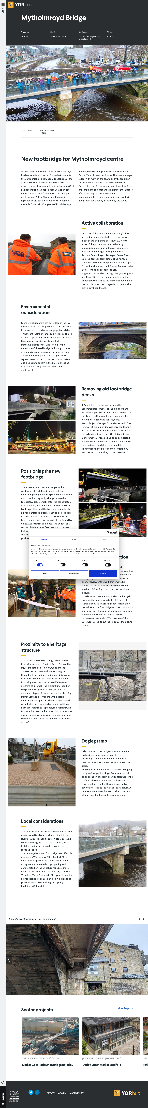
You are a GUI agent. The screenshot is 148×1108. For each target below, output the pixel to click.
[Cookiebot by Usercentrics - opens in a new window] (108, 532)
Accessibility (77, 1093)
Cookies (62, 1093)
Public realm (45, 1059)
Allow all (103, 573)
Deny (45, 573)
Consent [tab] (44, 539)
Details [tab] (74, 539)
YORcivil (56, 1059)
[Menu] (3, 3)
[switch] (63, 564)
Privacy (51, 1093)
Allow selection (74, 573)
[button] (3, 1082)
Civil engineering (30, 1059)
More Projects (125, 1008)
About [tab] (104, 539)
